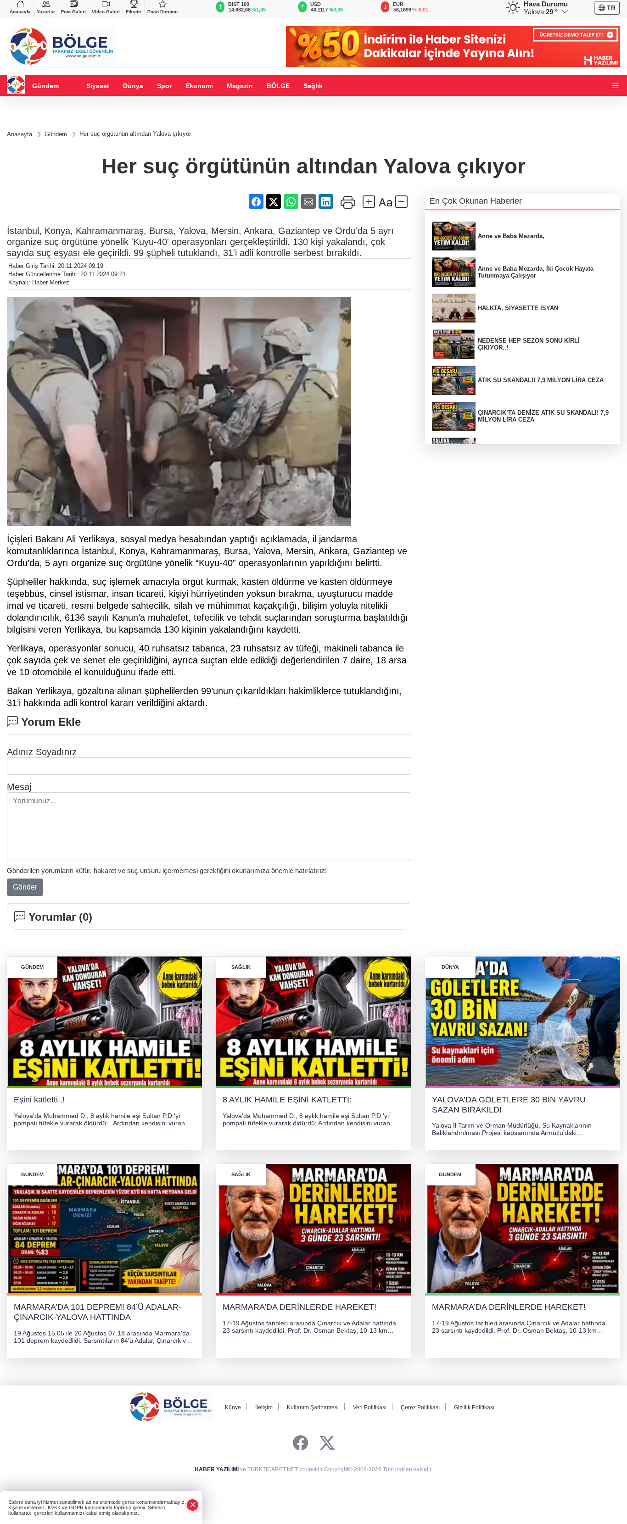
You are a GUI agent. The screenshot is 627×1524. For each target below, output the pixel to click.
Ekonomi (199, 85)
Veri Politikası (369, 1407)
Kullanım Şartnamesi (313, 1407)
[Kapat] (192, 1505)
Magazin (240, 85)
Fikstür (133, 11)
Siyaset (97, 85)
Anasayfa (20, 11)
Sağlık (313, 85)
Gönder (25, 887)
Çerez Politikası (420, 1407)
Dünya (133, 85)
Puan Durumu (162, 11)
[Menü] (615, 86)
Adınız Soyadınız (42, 752)
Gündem (45, 85)
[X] (327, 1443)
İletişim (264, 1407)
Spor (164, 85)
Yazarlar (46, 11)
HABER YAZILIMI (217, 1469)
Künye (233, 1407)
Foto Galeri (73, 11)
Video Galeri (106, 11)
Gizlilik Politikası (474, 1407)
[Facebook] (300, 1443)
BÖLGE (278, 85)
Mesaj (19, 787)
